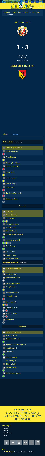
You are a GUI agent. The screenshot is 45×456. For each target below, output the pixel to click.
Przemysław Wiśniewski (14, 234)
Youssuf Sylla (11, 361)
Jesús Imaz (10, 319)
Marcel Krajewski (12, 166)
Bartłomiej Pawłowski (14, 193)
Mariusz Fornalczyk (13, 240)
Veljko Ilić (9, 211)
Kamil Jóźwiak (11, 302)
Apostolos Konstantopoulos (16, 345)
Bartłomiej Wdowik (13, 283)
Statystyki (6, 12)
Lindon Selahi (11, 255)
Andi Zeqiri (10, 187)
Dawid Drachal (11, 348)
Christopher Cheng (13, 163)
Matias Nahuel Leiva (13, 373)
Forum (6, 430)
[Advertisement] (22, 104)
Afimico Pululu (11, 314)
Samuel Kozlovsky (12, 224)
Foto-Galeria (8, 433)
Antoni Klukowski (12, 258)
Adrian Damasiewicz (13, 332)
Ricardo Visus (11, 157)
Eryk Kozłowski (11, 357)
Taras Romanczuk (12, 293)
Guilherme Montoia (13, 339)
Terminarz (36, 12)
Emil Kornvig (10, 246)
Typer (6, 435)
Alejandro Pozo (11, 296)
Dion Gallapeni (11, 231)
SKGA (6, 428)
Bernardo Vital (11, 274)
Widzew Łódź (22, 22)
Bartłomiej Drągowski (14, 148)
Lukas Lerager (11, 178)
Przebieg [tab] (15, 134)
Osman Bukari (11, 184)
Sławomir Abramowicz (14, 268)
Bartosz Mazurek (12, 308)
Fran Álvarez (10, 252)
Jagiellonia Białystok (22, 65)
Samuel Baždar (11, 367)
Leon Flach (10, 351)
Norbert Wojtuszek (13, 278)
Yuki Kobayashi (11, 335)
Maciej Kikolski (11, 215)
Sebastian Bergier (12, 199)
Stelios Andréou (12, 151)
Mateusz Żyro (11, 227)
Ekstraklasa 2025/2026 (21, 12)
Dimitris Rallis (11, 364)
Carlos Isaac (10, 218)
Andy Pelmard (11, 287)
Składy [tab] (5, 134)
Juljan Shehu (10, 172)
